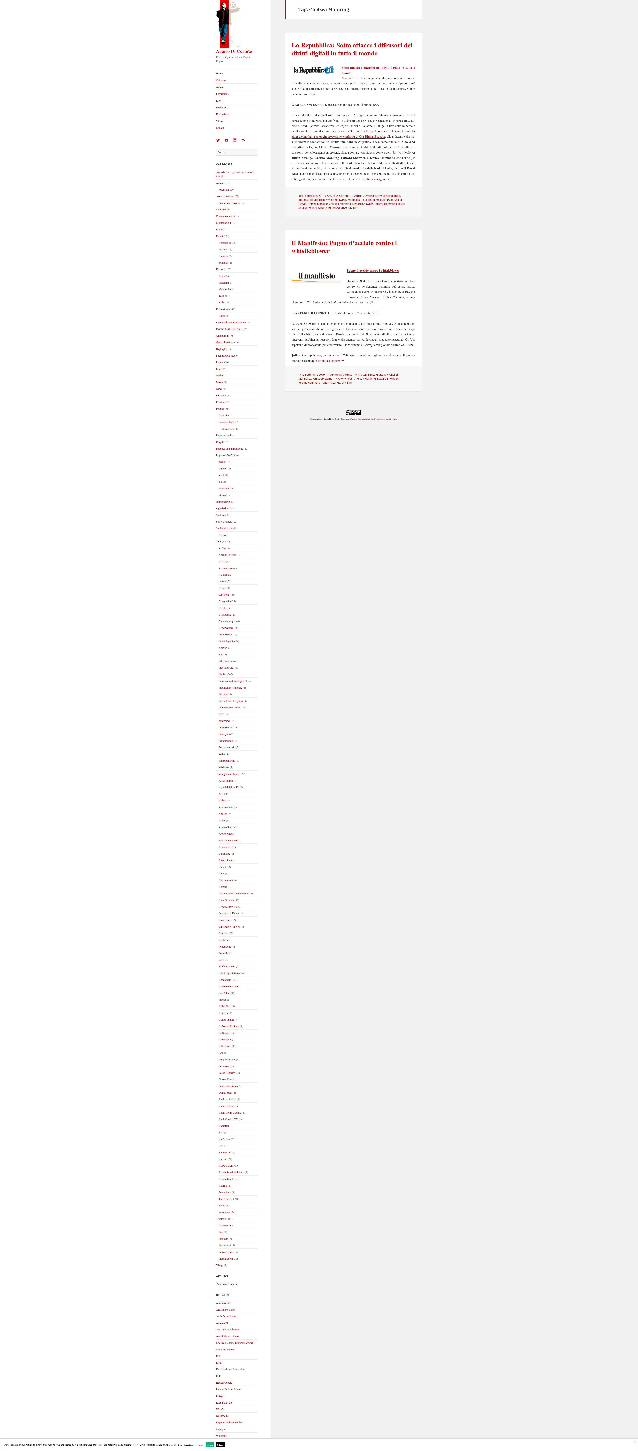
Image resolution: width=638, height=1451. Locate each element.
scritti (221, 475)
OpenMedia (222, 1415)
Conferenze (225, 242)
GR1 (221, 959)
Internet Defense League (229, 1389)
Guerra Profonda (225, 342)
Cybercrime (225, 614)
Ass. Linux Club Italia (227, 1329)
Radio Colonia (226, 1106)
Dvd (221, 1232)
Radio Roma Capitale (230, 1112)
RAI (221, 1132)
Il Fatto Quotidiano (229, 973)
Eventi (219, 236)
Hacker (222, 674)
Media (219, 375)
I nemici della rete (225, 355)
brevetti (222, 581)
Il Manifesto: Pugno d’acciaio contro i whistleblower (344, 246)
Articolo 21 (225, 847)
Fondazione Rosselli (229, 203)
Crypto (222, 608)
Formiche (224, 953)
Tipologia (221, 1218)
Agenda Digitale (227, 554)
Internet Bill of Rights (230, 701)
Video (219, 121)
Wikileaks (224, 767)
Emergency (225, 920)
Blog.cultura (225, 860)
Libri (218, 100)
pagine (222, 468)
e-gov (222, 647)
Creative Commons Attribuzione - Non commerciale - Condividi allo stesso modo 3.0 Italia (365, 419)
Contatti (220, 127)
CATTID (221, 209)
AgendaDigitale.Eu (229, 787)
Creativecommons (225, 1349)
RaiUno (223, 1159)
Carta (221, 873)
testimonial (224, 488)
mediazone (224, 1066)
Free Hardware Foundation (230, 322)
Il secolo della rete (228, 986)
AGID (222, 561)
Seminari (223, 262)
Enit (221, 654)
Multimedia (225, 289)
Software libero (224, 521)
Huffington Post (227, 966)
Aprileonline (225, 827)
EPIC (219, 1362)
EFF (218, 1356)
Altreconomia (226, 807)
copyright (224, 594)
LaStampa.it (225, 1039)
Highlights (221, 349)
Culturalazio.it (223, 222)
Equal (222, 315)
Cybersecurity (226, 621)
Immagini (224, 282)
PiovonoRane (226, 1079)
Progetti (220, 442)
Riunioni (223, 256)
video (222, 495)
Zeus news (224, 1212)
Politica (220, 408)
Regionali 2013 (224, 455)
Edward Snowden (388, 378)
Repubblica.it (226, 1179)
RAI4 (222, 1145)
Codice (222, 588)
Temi (218, 541)
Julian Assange (337, 207)
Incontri (223, 249)
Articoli (220, 87)
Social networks (227, 747)
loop (221, 1052)
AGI (221, 793)
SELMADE (227, 428)
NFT (221, 714)
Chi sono (221, 80)
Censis (222, 535)
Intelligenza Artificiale (230, 687)
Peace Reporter (227, 1072)
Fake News (225, 661)
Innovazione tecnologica (231, 681)
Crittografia (225, 601)
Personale (221, 395)
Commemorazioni (225, 216)
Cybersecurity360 (228, 906)
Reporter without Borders (229, 1422)
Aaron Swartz (223, 1303)
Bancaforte (224, 853)
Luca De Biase (224, 1402)
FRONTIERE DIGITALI (229, 329)
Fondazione (225, 946)
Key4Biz (223, 1013)
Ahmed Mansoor (318, 204)
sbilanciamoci (223, 501)
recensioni (224, 189)
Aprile (222, 820)
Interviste (221, 107)
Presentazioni (226, 1258)
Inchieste (223, 1238)
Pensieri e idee (226, 1252)
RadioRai (224, 1125)
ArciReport (225, 833)
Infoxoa (222, 999)
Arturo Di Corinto (234, 51)
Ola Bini (353, 207)
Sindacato (221, 515)
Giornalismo (222, 335)
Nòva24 (220, 1409)
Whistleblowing (227, 760)
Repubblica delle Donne (231, 1172)
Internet (223, 694)
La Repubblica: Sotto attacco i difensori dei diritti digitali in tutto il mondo (352, 49)
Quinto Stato (225, 1092)
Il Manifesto (225, 979)
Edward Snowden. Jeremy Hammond (374, 204)
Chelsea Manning (340, 204)
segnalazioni (222, 508)
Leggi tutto (188, 1444)
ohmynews (224, 720)
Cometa (223, 886)
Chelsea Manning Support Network (234, 1342)
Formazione (222, 93)
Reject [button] (200, 1444)
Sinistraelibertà (226, 422)
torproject (221, 1429)
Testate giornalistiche (227, 774)
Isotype (220, 1396)
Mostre (219, 382)
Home (219, 73)
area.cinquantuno (228, 840)
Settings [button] (220, 1444)
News (219, 388)
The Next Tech (226, 1199)
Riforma (223, 1185)
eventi (222, 461)
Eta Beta (223, 940)
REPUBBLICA (227, 1165)
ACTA (222, 548)
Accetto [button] (210, 1444)
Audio (222, 276)
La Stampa (224, 1033)
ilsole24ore (224, 993)
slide (221, 481)
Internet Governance (229, 707)
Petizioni (220, 402)
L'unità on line (226, 1019)
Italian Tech (225, 1006)
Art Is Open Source (226, 1316)
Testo (221, 295)
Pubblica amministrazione (229, 448)
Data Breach (225, 634)
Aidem (222, 800)
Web (221, 754)
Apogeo (223, 813)
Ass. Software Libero (227, 1336)
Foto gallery (222, 114)
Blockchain (225, 574)
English (220, 229)
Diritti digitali (226, 641)
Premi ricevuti (223, 435)
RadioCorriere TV (228, 1119)
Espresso (223, 933)
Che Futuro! (225, 880)
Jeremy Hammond (309, 382)
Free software (226, 667)
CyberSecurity (226, 900)
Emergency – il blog (229, 926)
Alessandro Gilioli (225, 1309)
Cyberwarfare (226, 627)
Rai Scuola (224, 1139)
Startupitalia (225, 1192)
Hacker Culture (224, 1382)
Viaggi (219, 1265)
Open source (225, 727)
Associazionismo (225, 196)
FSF (218, 1376)
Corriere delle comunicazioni (234, 893)
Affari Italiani (226, 780)
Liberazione (225, 1046)
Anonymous (225, 568)
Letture (220, 362)
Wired (222, 1205)
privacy (223, 734)
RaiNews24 (225, 1152)
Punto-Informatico (228, 1086)
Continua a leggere (376, 179)
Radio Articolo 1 (227, 1099)
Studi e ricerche (224, 528)
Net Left (223, 415)
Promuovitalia (226, 740)
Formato (220, 269)
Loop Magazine (227, 1059)
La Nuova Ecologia (229, 1026)
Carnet (222, 867)
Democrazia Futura (229, 913)
